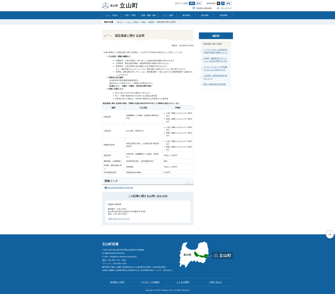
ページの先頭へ (330, 234)
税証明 (151, 22)
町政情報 (223, 15)
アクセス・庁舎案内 (150, 282)
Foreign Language (204, 8)
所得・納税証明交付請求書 (214, 84)
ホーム (120, 22)
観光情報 (186, 15)
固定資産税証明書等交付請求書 (120, 187)
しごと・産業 (167, 15)
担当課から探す (117, 282)
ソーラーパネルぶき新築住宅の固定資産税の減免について (215, 51)
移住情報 (205, 15)
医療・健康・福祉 (148, 15)
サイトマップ (226, 8)
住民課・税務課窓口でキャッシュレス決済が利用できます (215, 59)
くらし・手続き (111, 15)
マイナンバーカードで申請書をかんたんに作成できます (215, 68)
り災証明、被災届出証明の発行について (215, 77)
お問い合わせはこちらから (119, 218)
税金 (143, 22)
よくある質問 (183, 282)
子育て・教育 (130, 15)
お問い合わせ (215, 282)
